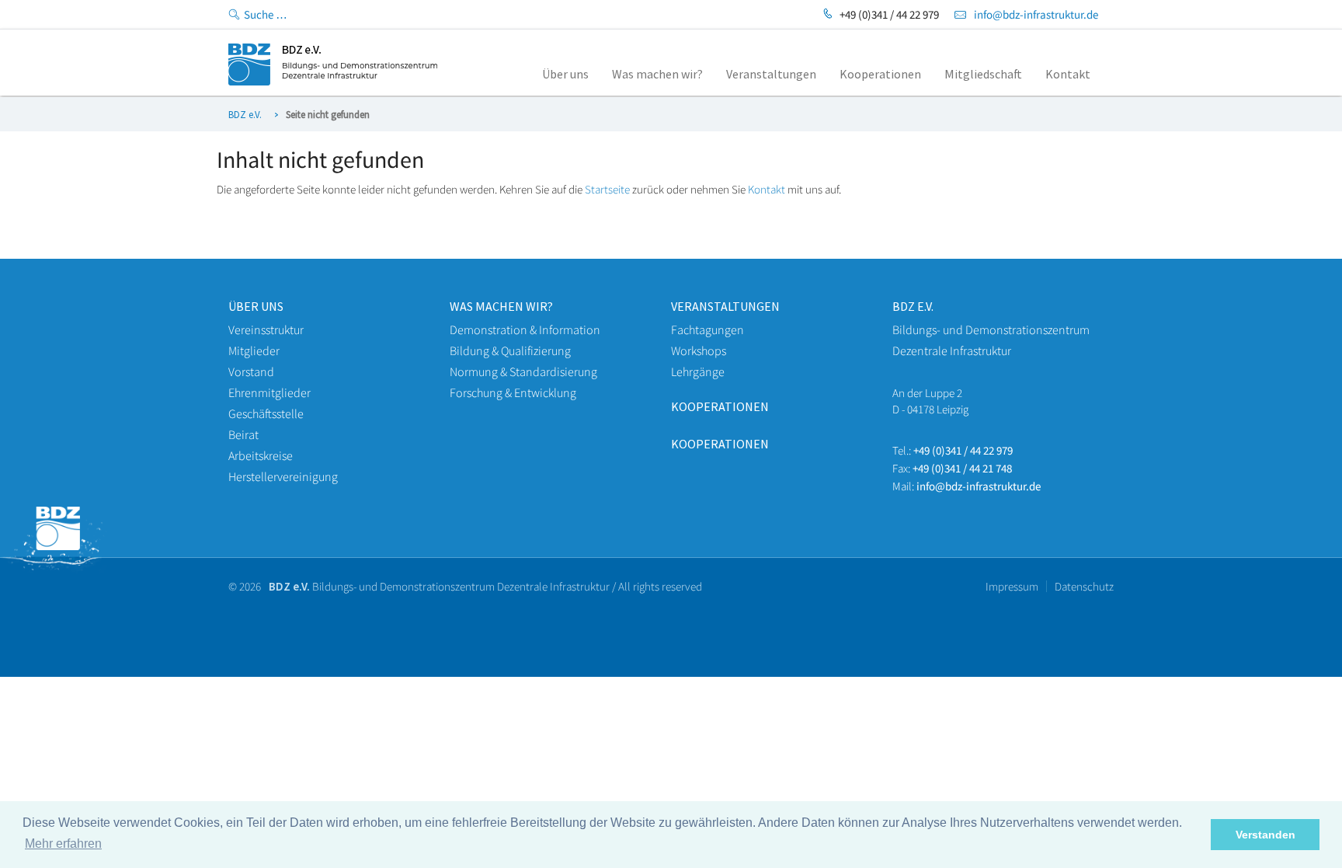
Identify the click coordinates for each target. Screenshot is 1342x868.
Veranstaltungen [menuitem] (771, 74)
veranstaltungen (725, 306)
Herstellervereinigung (283, 476)
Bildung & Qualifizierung (510, 350)
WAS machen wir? (501, 306)
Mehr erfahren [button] (63, 843)
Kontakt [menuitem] (1067, 74)
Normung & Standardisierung (523, 371)
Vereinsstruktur (266, 329)
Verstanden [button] (1265, 834)
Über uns (255, 306)
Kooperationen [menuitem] (880, 74)
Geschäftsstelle (266, 413)
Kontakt (766, 189)
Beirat (243, 434)
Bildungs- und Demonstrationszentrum (991, 329)
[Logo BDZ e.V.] (332, 81)
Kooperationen (720, 406)
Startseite (607, 189)
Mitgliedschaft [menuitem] (983, 74)
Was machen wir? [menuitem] (657, 74)
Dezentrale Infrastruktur (951, 350)
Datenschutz (1084, 586)
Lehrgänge (698, 371)
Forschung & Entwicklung (513, 392)
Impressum (1012, 586)
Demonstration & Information (525, 329)
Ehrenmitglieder (269, 392)
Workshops (698, 350)
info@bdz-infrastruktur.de (1036, 14)
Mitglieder (254, 350)
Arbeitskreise (260, 455)
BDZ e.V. (245, 114)
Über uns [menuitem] (565, 74)
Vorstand (251, 371)
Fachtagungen (707, 329)
